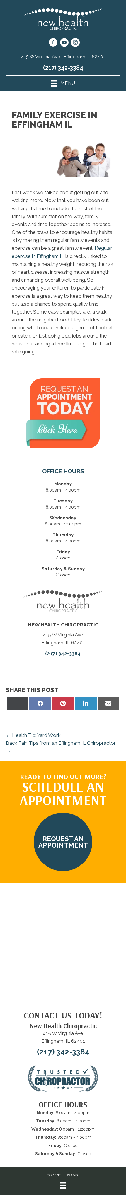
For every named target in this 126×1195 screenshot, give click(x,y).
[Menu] (63, 1185)
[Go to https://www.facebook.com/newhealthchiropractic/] (53, 43)
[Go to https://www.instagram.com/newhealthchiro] (75, 43)
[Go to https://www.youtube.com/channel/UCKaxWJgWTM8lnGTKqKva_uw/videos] (64, 43)
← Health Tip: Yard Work (33, 735)
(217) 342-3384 (63, 67)
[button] (63, 842)
